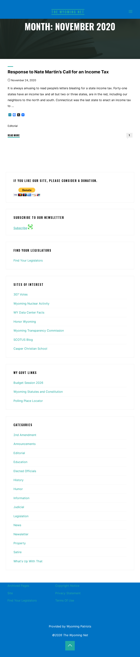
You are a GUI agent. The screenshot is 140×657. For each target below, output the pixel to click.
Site (10, 593)
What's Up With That (27, 561)
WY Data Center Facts (28, 312)
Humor (18, 489)
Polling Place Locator (28, 401)
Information (21, 498)
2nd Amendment (24, 435)
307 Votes (20, 294)
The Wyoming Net (67, 11)
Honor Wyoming (24, 321)
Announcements (24, 444)
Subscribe (20, 228)
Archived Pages (18, 585)
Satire (17, 552)
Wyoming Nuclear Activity (31, 303)
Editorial (13, 126)
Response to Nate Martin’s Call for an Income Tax (58, 71)
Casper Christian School (30, 348)
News (17, 525)
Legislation (20, 516)
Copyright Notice (67, 585)
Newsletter (20, 534)
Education (20, 462)
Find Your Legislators (28, 260)
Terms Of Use (64, 600)
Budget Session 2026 (28, 383)
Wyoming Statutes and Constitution (38, 391)
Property (19, 543)
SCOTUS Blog (23, 339)
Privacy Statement (68, 593)
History (18, 480)
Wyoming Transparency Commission (38, 330)
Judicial (18, 507)
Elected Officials (24, 471)
